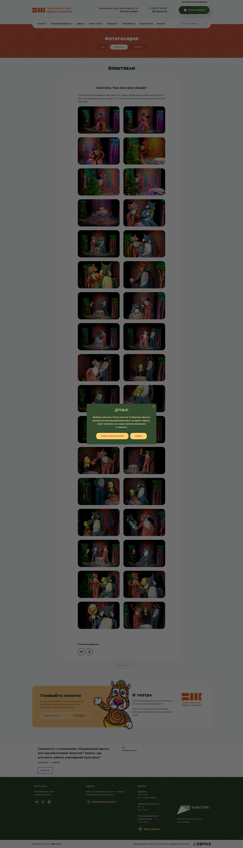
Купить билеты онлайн (112, 436)
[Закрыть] (153, 406)
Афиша (138, 436)
